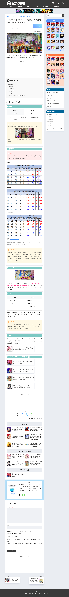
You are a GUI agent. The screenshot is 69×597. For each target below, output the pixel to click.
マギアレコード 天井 (13, 84)
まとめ (10, 93)
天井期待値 (11, 88)
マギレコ (40, 421)
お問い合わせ (56, 6)
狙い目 (10, 91)
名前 (8, 525)
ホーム (11, 6)
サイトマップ (40, 593)
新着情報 (20, 6)
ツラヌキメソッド (14, 239)
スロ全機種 (36, 6)
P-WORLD (49, 95)
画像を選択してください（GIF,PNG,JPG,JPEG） (19, 531)
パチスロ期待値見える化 (53, 103)
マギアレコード (38, 418)
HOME (35, 591)
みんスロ (49, 98)
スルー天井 (11, 90)
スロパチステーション (52, 92)
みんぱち (49, 106)
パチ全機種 (45, 6)
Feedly (23, 496)
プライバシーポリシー (33, 593)
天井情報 (11, 86)
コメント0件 (37, 26)
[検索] (63, 15)
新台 (28, 6)
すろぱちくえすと (51, 100)
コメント (10, 507)
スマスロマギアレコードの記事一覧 (17, 95)
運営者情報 (26, 593)
